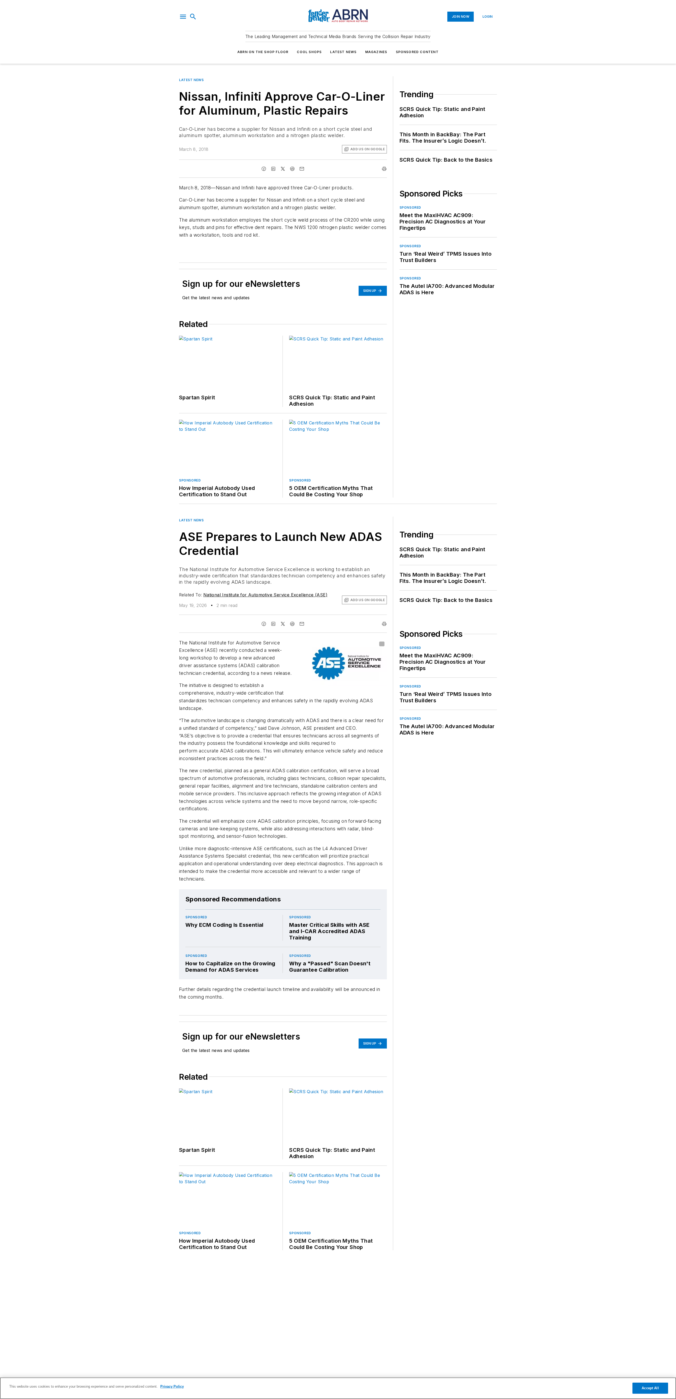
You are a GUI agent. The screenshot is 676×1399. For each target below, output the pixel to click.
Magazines (376, 52)
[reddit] (292, 168)
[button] (183, 17)
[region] (338, 1388)
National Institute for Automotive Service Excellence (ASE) (265, 594)
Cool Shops (309, 52)
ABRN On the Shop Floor (262, 52)
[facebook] (263, 168)
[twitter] (282, 168)
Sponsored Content (417, 52)
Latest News (343, 52)
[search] (193, 17)
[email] (301, 168)
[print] (384, 168)
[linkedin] (273, 168)
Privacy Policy (172, 1386)
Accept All (650, 1388)
